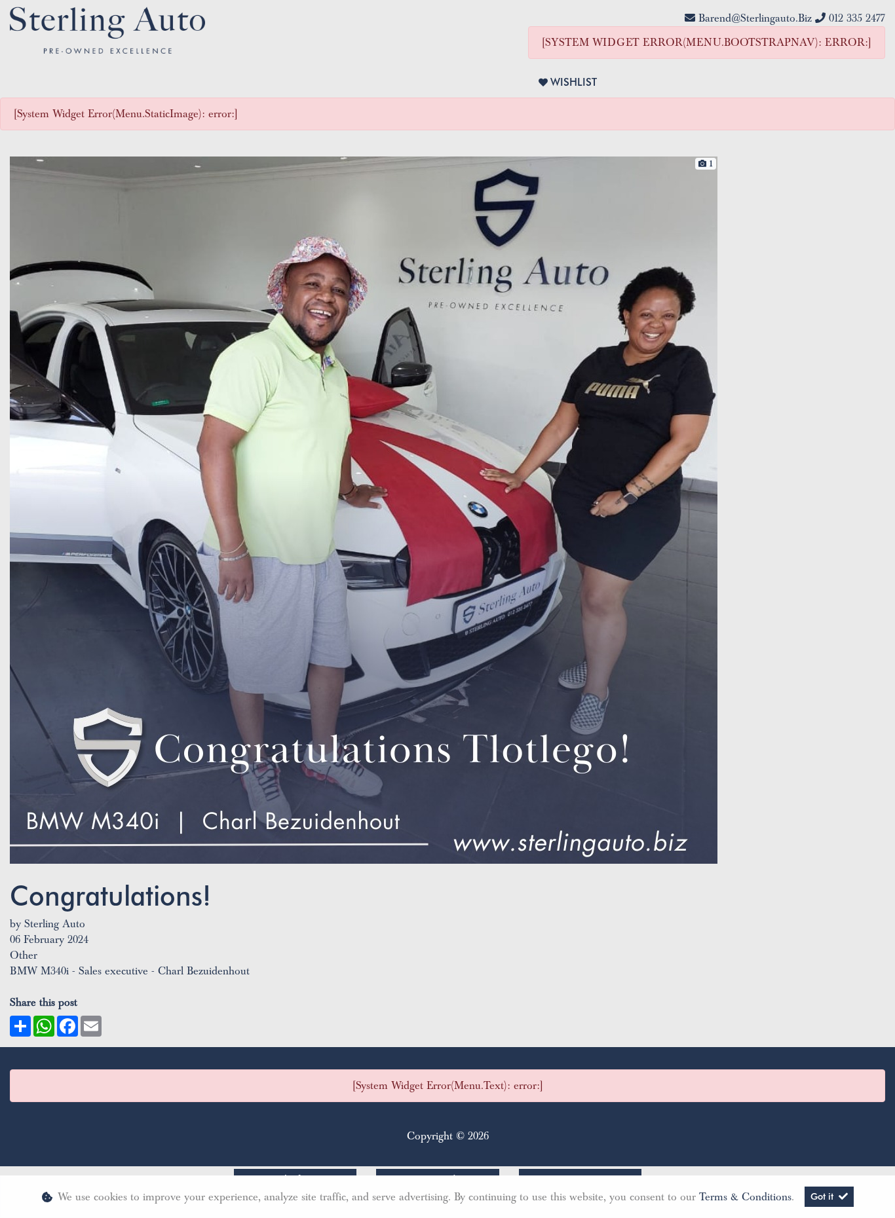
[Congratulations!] (363, 509)
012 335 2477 (857, 18)
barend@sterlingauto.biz (755, 18)
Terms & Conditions (745, 1197)
